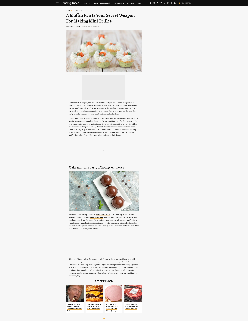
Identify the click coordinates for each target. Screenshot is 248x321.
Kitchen (130, 3)
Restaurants (118, 3)
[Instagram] (168, 3)
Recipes (87, 3)
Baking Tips (77, 10)
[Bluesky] (165, 3)
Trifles (71, 102)
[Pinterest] (161, 3)
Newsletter (186, 3)
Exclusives (105, 3)
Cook (138, 3)
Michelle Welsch (74, 26)
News (95, 3)
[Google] (172, 3)
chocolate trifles (96, 217)
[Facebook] (151, 3)
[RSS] (175, 3)
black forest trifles (103, 214)
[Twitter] (154, 3)
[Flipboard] (158, 3)
